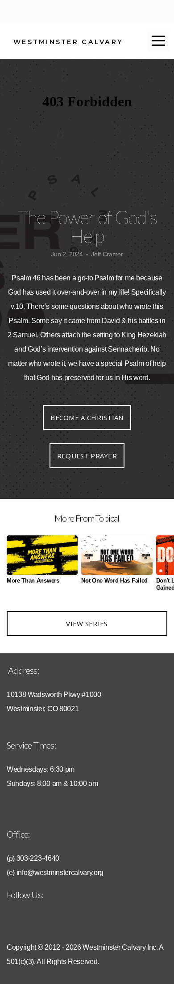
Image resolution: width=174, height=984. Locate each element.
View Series (87, 623)
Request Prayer (87, 455)
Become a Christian (86, 417)
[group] (42, 563)
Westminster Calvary (68, 42)
